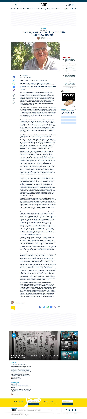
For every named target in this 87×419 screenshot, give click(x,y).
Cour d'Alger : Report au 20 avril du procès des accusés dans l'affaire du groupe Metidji (70, 66)
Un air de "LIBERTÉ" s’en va (18, 364)
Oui (62, 116)
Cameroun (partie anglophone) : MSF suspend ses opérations (70, 76)
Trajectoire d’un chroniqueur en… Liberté (20, 386)
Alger (68, 5)
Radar (24, 9)
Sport (33, 9)
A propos (55, 408)
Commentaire (19, 307)
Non (62, 119)
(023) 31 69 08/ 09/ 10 (20, 415)
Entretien (38, 9)
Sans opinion (64, 122)
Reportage (43, 9)
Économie (19, 9)
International (56, 9)
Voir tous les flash (69, 87)
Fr (65, 9)
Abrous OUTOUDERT (16, 377)
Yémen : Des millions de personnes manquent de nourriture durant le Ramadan (70, 79)
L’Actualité (13, 9)
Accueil (49, 408)
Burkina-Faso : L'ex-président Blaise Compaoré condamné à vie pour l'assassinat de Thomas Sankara (70, 70)
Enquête (49, 9)
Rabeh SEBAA (43, 37)
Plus (75, 91)
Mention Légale (50, 409)
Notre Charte (56, 409)
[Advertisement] (43, 19)
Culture (29, 9)
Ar (66, 9)
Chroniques (15, 383)
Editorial (14, 362)
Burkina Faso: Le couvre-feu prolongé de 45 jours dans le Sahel (70, 60)
